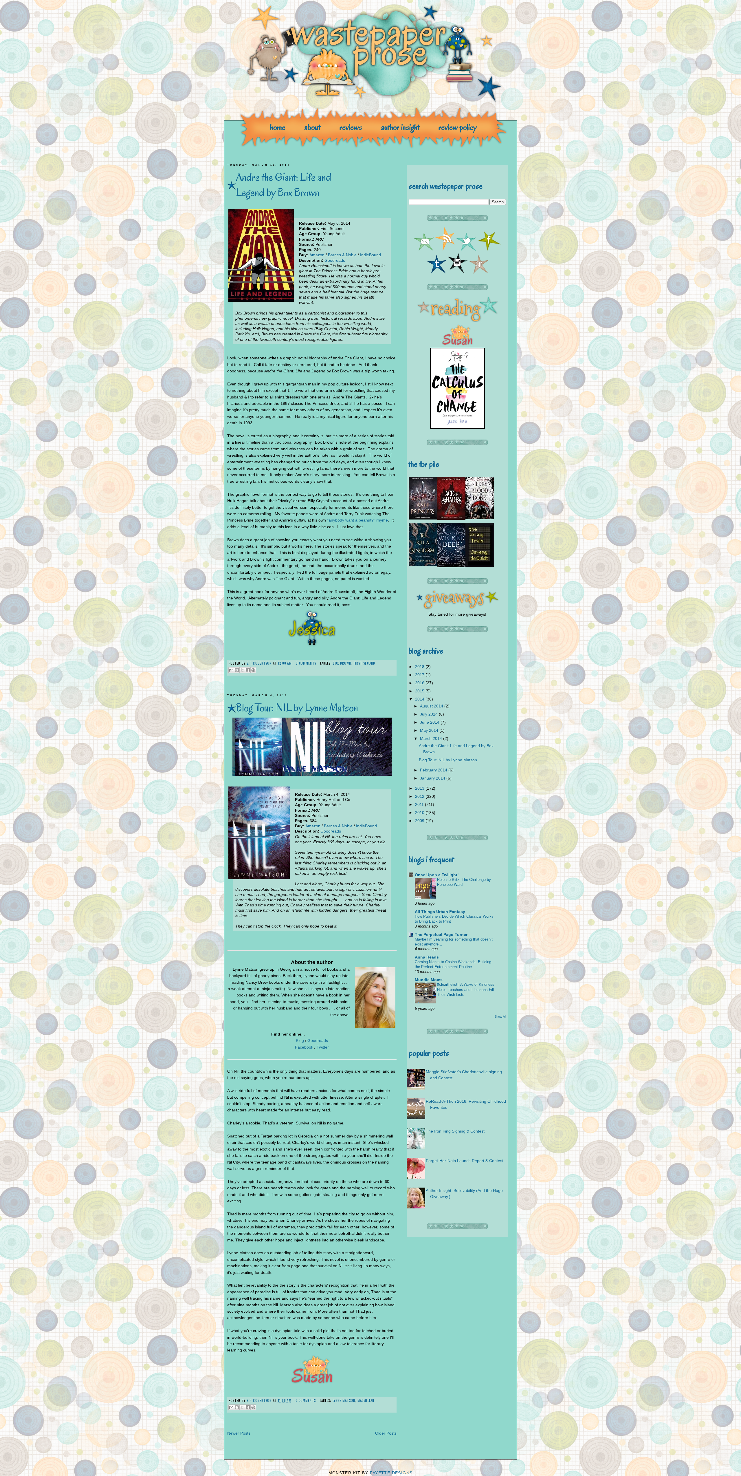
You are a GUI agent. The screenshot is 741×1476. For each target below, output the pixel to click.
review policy (458, 127)
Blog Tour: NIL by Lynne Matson (297, 707)
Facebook (304, 1047)
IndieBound (370, 255)
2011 (420, 804)
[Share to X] (242, 670)
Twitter (323, 1047)
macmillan (365, 1400)
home (277, 127)
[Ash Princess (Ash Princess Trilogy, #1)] (423, 518)
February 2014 (434, 770)
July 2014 (429, 714)
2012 (420, 796)
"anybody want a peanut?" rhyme (357, 520)
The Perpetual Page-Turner (441, 934)
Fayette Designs (391, 1472)
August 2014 (432, 706)
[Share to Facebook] (248, 670)
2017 (420, 674)
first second (364, 663)
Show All (500, 1016)
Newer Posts (238, 1433)
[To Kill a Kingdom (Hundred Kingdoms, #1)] (423, 564)
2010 (420, 812)
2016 (420, 683)
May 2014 (429, 730)
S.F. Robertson (260, 663)
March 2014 (431, 738)
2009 (420, 820)
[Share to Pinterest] (253, 670)
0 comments (306, 663)
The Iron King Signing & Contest (455, 1131)
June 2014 (430, 722)
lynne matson (344, 1400)
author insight (400, 127)
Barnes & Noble (342, 255)
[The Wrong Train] (479, 565)
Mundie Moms (429, 979)
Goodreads (334, 260)
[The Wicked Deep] (451, 566)
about (312, 127)
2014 (420, 699)
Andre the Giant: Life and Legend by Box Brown (283, 185)
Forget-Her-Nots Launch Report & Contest (464, 1160)
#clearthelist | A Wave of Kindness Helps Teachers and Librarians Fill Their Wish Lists (465, 989)
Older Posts (386, 1433)
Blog (300, 1040)
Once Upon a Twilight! (437, 875)
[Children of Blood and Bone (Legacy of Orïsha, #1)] (479, 517)
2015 (420, 691)
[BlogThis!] (237, 670)
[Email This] (231, 670)
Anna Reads (427, 957)
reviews (351, 127)
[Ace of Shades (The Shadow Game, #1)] (451, 518)
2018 (420, 666)
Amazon (316, 255)
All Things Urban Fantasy (440, 911)
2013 (420, 788)
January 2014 (433, 778)
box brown (342, 663)
